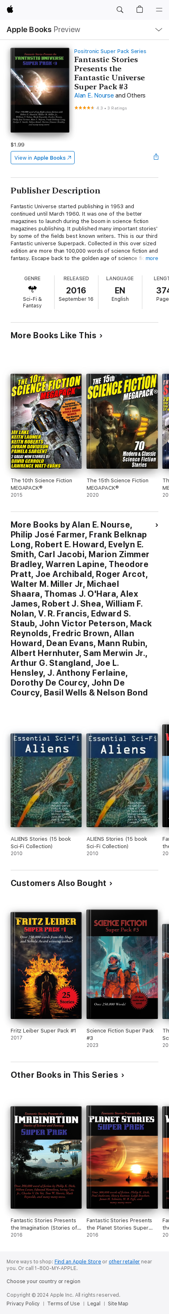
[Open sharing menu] (156, 157)
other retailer (124, 1262)
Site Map (118, 1304)
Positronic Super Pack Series (110, 51)
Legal (93, 1304)
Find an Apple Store (78, 1262)
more (152, 258)
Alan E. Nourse (94, 95)
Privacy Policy (23, 1304)
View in (40, 158)
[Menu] (159, 10)
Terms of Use (63, 1304)
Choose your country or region (43, 1281)
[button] (120, 10)
